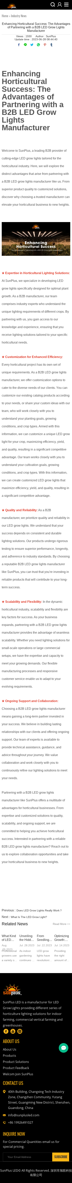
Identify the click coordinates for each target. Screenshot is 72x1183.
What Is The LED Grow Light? (29, 917)
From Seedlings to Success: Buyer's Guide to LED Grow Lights (45, 938)
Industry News (18, 16)
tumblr (51, 45)
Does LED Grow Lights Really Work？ (39, 910)
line (25, 45)
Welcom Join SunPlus (18, 1074)
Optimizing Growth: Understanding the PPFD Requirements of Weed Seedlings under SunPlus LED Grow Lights (62, 938)
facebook (19, 45)
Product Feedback (16, 1068)
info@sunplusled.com (23, 1115)
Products (9, 1055)
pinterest (45, 45)
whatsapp (38, 45)
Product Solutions (16, 1062)
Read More (61, 923)
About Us (9, 1049)
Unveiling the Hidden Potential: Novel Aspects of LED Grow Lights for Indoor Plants (26, 938)
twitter (32, 45)
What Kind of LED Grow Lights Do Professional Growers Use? (10, 938)
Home (5, 16)
